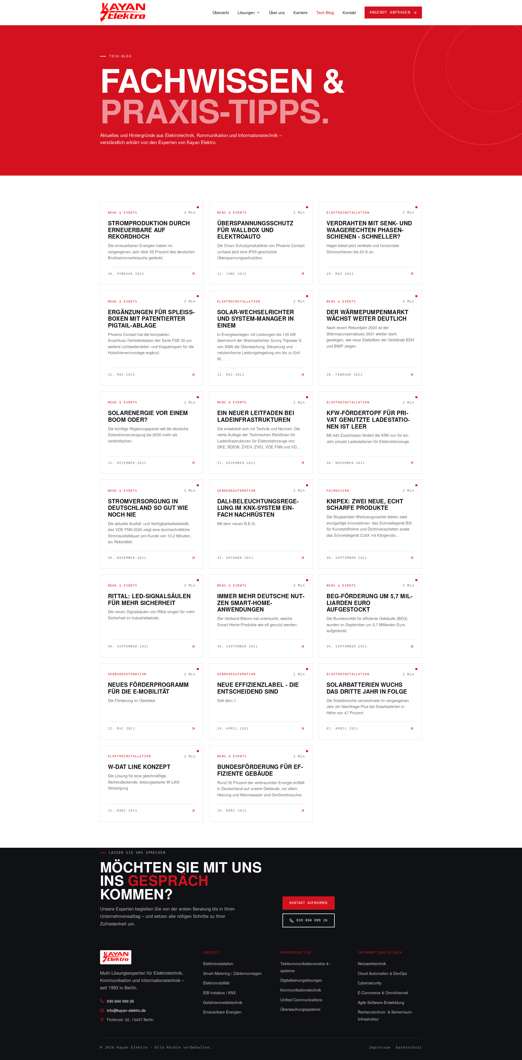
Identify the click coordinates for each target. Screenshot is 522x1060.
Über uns (277, 12)
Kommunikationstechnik (300, 990)
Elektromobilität (216, 983)
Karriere (300, 12)
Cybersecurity (369, 983)
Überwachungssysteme (300, 1009)
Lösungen (246, 12)
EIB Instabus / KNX (219, 992)
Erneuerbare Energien (222, 1012)
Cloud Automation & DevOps (382, 973)
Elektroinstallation (218, 963)
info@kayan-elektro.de (126, 1010)
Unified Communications (301, 999)
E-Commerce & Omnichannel (383, 992)
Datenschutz (409, 1047)
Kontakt (349, 12)
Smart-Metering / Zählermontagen (232, 973)
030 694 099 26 (312, 920)
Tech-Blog (325, 12)
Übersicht (221, 12)
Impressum (379, 1047)
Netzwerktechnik (372, 963)
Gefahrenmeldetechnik (222, 1002)
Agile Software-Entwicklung (381, 1002)
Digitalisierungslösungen (301, 980)
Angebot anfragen (389, 12)
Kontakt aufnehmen (308, 903)
